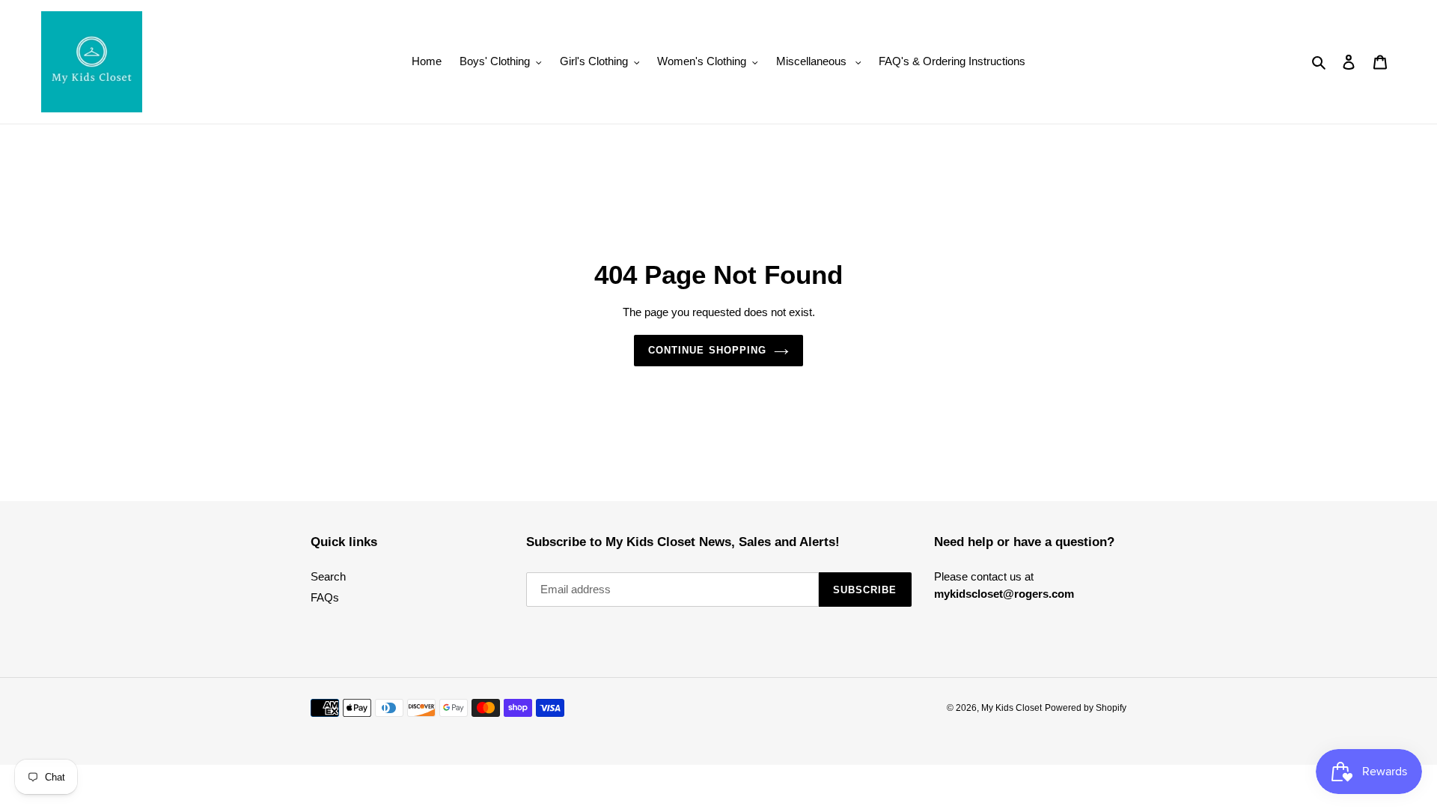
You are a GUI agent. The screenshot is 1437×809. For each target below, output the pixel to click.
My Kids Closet (1011, 708)
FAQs (325, 597)
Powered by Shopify (1085, 708)
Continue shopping (707, 350)
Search (328, 576)
